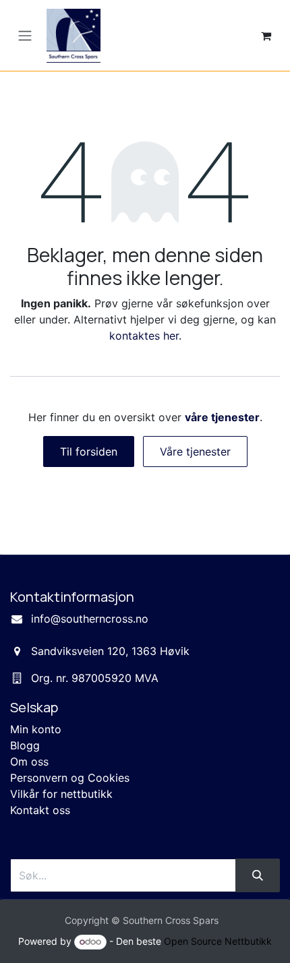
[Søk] (257, 875)
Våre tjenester (195, 451)
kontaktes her (144, 335)
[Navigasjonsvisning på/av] (25, 35)
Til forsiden (88, 451)
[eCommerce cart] (266, 36)
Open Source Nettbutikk (218, 941)
